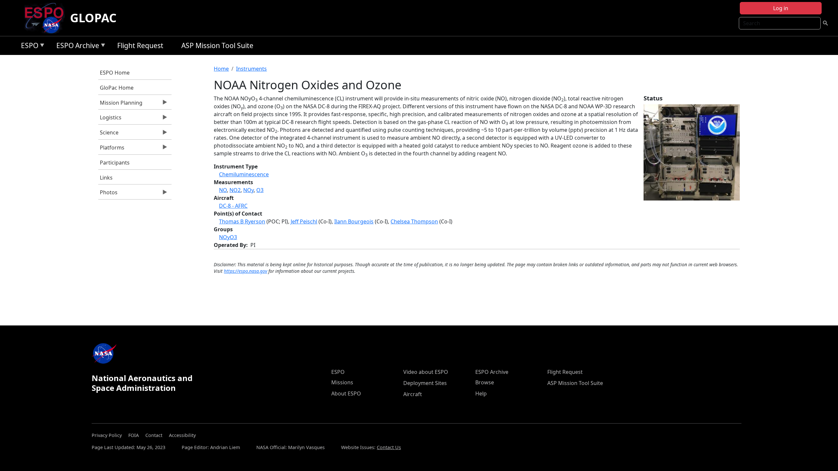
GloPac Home (117, 87)
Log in (780, 8)
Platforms (111, 149)
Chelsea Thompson (414, 221)
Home (221, 68)
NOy (248, 190)
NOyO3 (228, 237)
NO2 (235, 190)
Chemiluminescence (244, 174)
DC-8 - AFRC (233, 205)
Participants (115, 162)
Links (106, 177)
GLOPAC (93, 18)
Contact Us (389, 447)
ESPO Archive (76, 46)
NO (223, 190)
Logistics (109, 119)
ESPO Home (115, 72)
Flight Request (140, 45)
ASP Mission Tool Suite (217, 45)
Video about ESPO (425, 371)
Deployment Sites (425, 383)
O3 (260, 190)
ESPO (28, 46)
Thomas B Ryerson (242, 221)
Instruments (251, 68)
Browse (484, 382)
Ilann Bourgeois (353, 221)
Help (481, 393)
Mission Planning (120, 104)
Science (108, 134)
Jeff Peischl (304, 221)
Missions (342, 382)
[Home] (46, 18)
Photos (108, 194)
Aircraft (412, 394)
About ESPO (346, 393)
